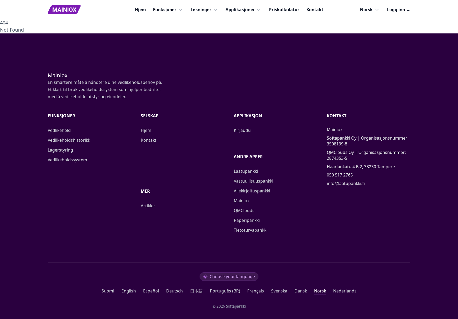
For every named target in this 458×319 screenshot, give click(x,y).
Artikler (148, 206)
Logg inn (398, 9)
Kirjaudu (242, 130)
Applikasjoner (240, 9)
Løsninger (201, 9)
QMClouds (244, 210)
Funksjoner (164, 9)
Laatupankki (246, 171)
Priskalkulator (284, 9)
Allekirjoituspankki (252, 191)
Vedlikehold (59, 130)
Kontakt (314, 9)
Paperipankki (247, 220)
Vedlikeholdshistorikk (69, 140)
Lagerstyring (60, 150)
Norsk (366, 9)
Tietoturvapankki (250, 230)
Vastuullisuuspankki (253, 181)
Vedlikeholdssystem (67, 160)
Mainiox (241, 201)
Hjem (140, 9)
